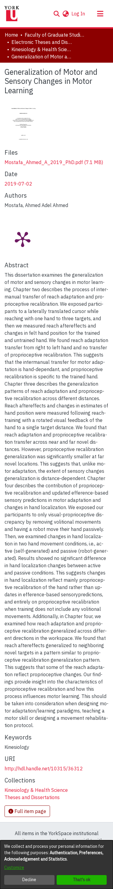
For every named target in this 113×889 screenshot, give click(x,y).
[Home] (12, 13)
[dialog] (56, 864)
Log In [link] (78, 14)
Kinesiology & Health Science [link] (41, 49)
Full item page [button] (29, 811)
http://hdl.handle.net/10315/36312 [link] (44, 769)
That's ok (81, 879)
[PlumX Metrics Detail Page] (23, 239)
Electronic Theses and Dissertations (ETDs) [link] (41, 42)
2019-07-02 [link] (18, 184)
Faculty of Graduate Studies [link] (55, 35)
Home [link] (11, 35)
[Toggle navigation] (100, 13)
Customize (14, 867)
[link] (54, 162)
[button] (56, 13)
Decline (29, 879)
